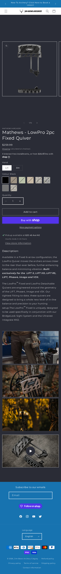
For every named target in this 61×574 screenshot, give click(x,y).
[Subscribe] (49, 495)
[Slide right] (37, 123)
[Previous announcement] (5, 4)
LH (6, 168)
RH (18, 168)
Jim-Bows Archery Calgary (26, 559)
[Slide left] (24, 123)
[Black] (5, 180)
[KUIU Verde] (47, 180)
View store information (18, 243)
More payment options (30, 227)
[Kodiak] (14, 180)
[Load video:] (30, 451)
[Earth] (30, 180)
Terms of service (31, 563)
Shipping (6, 149)
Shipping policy (48, 563)
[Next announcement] (55, 4)
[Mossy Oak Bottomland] (14, 188)
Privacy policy (14, 563)
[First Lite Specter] (38, 180)
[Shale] (5, 188)
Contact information (32, 568)
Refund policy (47, 559)
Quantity (6, 195)
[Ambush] (22, 180)
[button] (6, 11)
